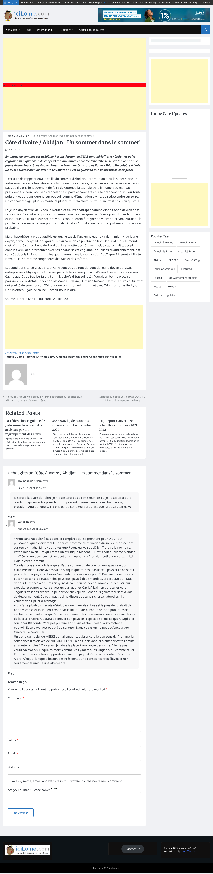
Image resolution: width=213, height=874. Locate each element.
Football (158, 277)
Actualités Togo (163, 251)
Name (13, 739)
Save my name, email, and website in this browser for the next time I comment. (67, 781)
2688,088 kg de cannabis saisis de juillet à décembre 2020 (72, 425)
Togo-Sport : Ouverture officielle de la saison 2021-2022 (118, 425)
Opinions (66, 29)
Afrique (20, 353)
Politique (34, 353)
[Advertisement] (74, 60)
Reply (11, 516)
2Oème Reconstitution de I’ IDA (35, 356)
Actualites (11, 29)
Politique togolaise (165, 295)
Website (13, 767)
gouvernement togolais (183, 277)
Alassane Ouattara (68, 356)
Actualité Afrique (163, 242)
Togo (28, 29)
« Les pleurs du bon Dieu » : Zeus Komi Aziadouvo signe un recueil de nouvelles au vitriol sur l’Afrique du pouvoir (151, 2)
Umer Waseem (188, 851)
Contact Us (133, 849)
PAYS (27, 353)
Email (13, 753)
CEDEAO (173, 260)
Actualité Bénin (188, 242)
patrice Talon (113, 356)
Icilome (116, 868)
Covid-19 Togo (193, 260)
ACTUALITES (10, 353)
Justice (157, 286)
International (45, 29)
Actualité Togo (186, 251)
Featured (186, 269)
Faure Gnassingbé (92, 356)
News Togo (174, 286)
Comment (16, 698)
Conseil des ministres (91, 29)
